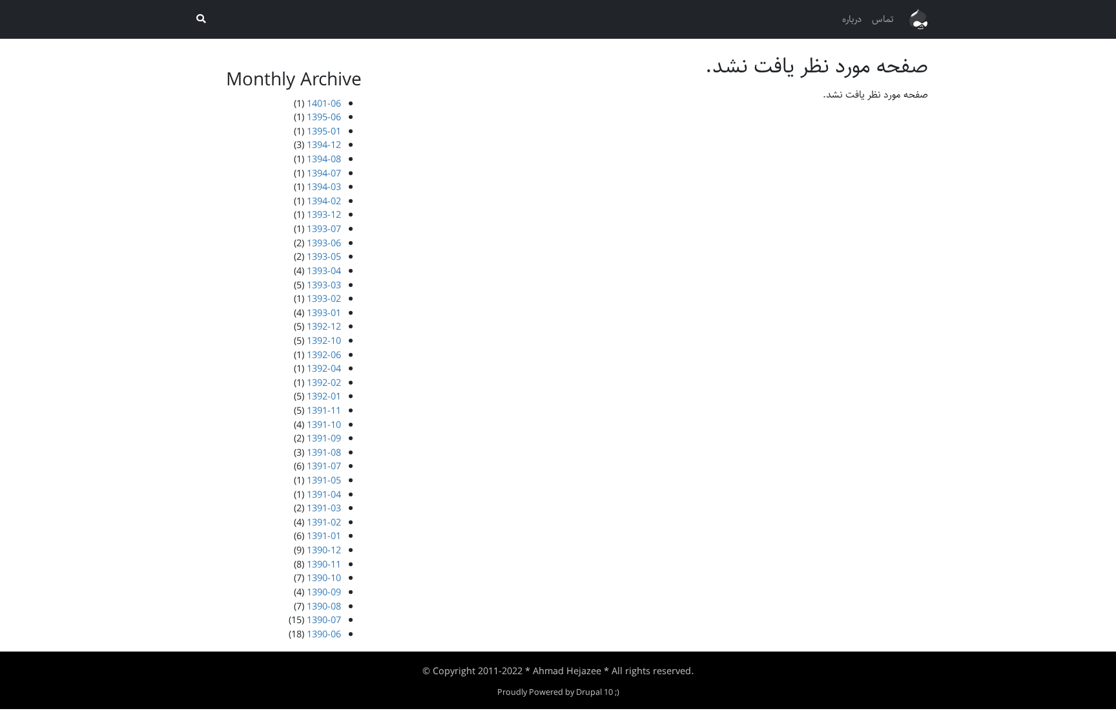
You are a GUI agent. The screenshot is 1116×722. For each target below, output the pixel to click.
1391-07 (324, 466)
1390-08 (324, 607)
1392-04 (324, 369)
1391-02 (324, 523)
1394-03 (324, 187)
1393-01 (324, 313)
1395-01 (324, 131)
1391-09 (324, 438)
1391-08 (324, 453)
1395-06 (324, 117)
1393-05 (324, 257)
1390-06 (324, 634)
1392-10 (324, 341)
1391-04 (324, 495)
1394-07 (324, 173)
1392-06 (324, 355)
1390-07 (324, 620)
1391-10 (324, 425)
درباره (852, 19)
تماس (883, 19)
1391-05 (324, 480)
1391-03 (324, 508)
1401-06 (324, 104)
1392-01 (324, 396)
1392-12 (324, 327)
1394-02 (324, 201)
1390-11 (324, 565)
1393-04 (324, 271)
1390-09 (324, 592)
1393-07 (324, 229)
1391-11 (324, 411)
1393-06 (324, 243)
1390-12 (324, 550)
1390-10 (324, 578)
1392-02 (324, 383)
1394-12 (324, 145)
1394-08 (324, 159)
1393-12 (324, 215)
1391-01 (324, 536)
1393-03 (324, 285)
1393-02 (324, 299)
